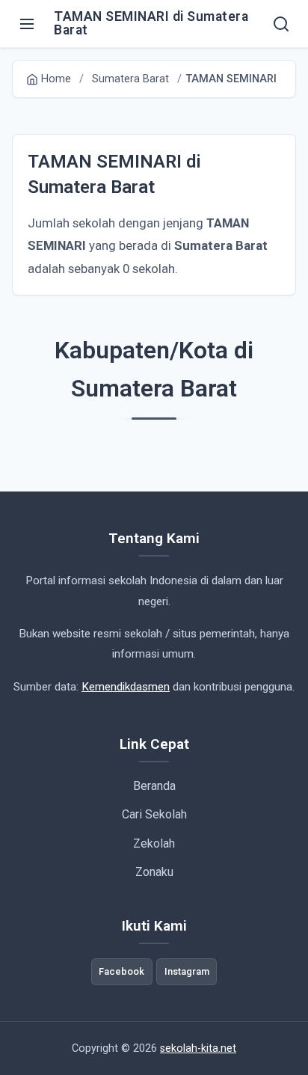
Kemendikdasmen (125, 686)
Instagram (186, 971)
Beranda (154, 786)
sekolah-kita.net (198, 1048)
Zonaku (154, 872)
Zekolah (154, 843)
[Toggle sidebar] (27, 24)
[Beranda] (281, 24)
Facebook (121, 971)
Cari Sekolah (154, 814)
